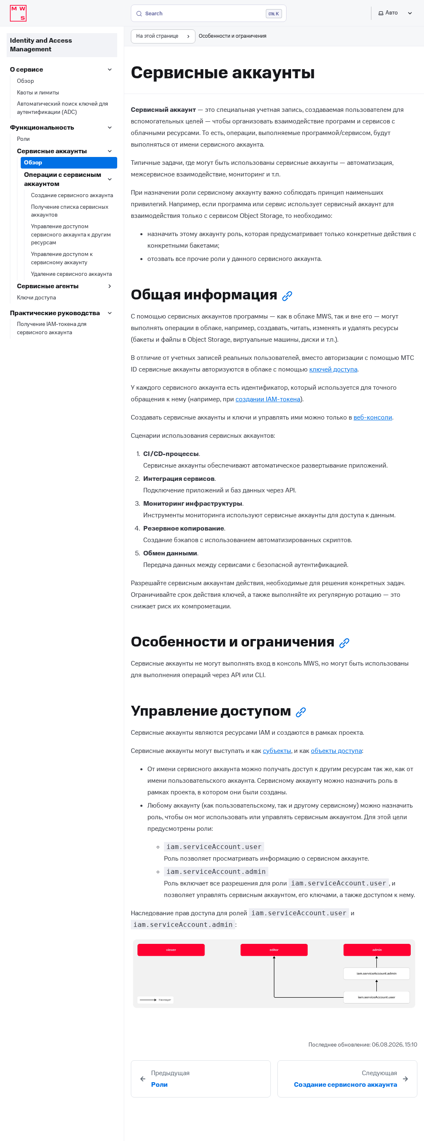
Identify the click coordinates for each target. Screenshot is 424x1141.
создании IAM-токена (268, 399)
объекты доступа (336, 750)
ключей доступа (333, 369)
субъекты (277, 750)
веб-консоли (373, 417)
